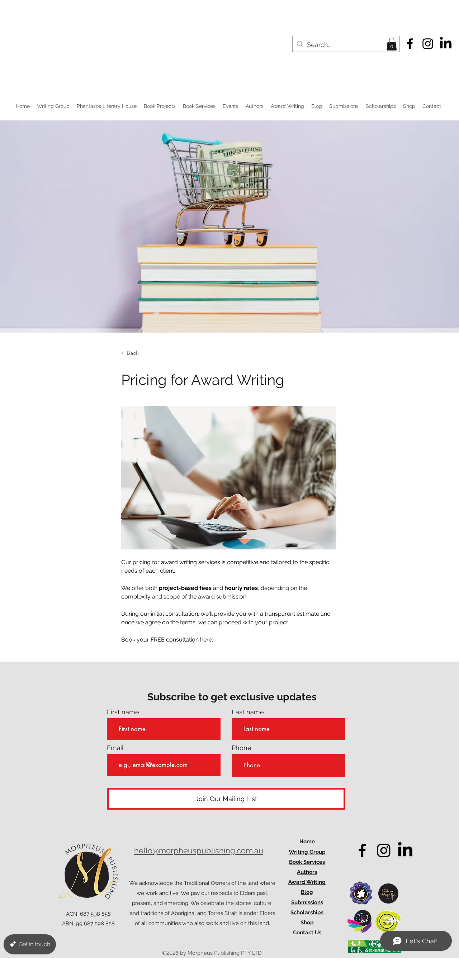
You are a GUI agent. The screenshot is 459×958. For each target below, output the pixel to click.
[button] (391, 44)
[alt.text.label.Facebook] (410, 44)
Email (115, 748)
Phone (241, 748)
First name (123, 712)
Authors (307, 872)
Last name (248, 712)
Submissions (307, 902)
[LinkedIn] (446, 44)
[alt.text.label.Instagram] (428, 44)
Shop (307, 922)
